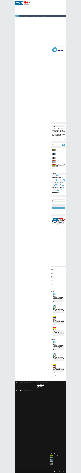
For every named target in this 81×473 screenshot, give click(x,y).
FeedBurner (42, 387)
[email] (61, 472)
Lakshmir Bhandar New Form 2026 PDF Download (60, 161)
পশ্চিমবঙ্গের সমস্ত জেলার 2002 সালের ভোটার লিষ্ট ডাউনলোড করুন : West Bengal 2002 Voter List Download (60, 150)
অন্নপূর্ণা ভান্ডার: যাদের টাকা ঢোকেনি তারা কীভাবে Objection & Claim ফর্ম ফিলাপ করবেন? (58, 322)
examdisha (60, 182)
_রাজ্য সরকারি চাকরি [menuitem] (53, 270)
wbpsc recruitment (55, 192)
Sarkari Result (45, 16)
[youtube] (63, 472)
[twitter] (52, 472)
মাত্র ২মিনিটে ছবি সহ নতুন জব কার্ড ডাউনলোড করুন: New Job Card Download (58, 311)
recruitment (61, 187)
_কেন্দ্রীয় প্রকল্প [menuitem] (52, 277)
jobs (52, 185)
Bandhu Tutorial (38, 471)
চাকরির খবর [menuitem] (52, 268)
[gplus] (56, 472)
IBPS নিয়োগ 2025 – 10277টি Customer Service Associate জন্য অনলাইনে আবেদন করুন (60, 154)
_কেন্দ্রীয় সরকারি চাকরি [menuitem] (53, 269)
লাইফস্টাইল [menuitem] (52, 280)
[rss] (59, 472)
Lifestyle (50, 16)
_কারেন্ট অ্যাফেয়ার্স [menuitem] (53, 287)
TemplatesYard (29, 471)
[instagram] (58, 472)
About (52, 169)
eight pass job (54, 182)
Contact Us (53, 171)
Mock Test (34, 16)
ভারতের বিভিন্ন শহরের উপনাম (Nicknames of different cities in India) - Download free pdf (58, 132)
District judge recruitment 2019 (56, 177)
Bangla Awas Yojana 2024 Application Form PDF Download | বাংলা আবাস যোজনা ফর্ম (58, 333)
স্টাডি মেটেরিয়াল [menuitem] (52, 284)
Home (17, 16)
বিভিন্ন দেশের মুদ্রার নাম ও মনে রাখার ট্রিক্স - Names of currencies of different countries (58, 135)
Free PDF (20, 16)
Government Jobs (27, 16)
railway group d (54, 187)
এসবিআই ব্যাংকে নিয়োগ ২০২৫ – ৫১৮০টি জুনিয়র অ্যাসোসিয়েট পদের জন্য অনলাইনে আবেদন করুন (60, 158)
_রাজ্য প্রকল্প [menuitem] (52, 276)
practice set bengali (59, 185)
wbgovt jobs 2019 (54, 190)
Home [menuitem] (51, 266)
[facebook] (54, 472)
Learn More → (18, 388)
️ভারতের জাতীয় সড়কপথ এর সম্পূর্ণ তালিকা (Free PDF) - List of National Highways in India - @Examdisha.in (58, 137)
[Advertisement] (49, 7)
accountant (54, 179)
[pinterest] (65, 472)
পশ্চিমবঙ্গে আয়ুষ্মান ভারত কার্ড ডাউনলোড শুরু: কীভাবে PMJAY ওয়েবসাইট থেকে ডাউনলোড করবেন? (58, 299)
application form (60, 179)
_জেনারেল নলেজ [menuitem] (52, 285)
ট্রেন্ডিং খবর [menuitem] (52, 273)
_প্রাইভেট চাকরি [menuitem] (52, 272)
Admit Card (39, 16)
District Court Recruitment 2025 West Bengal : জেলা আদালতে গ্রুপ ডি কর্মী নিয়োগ (60, 165)
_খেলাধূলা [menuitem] (52, 281)
